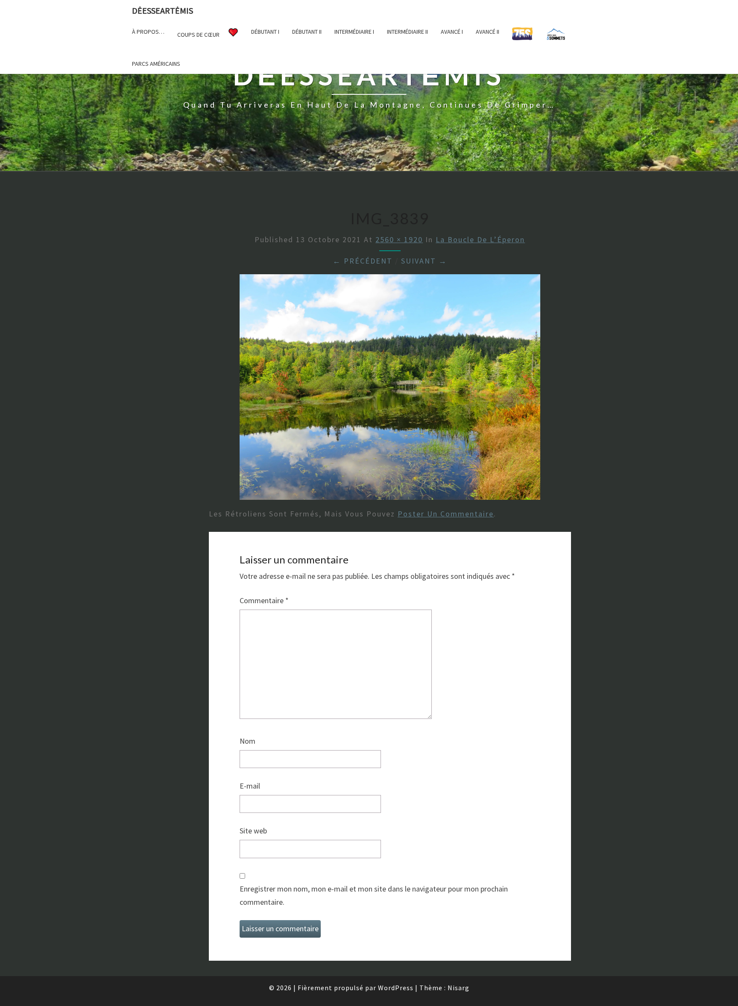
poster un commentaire (446, 514)
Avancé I (452, 31)
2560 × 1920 (399, 239)
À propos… (148, 31)
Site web (253, 831)
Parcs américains (156, 63)
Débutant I (265, 31)
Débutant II (307, 31)
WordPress (395, 987)
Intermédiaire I (354, 31)
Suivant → (424, 261)
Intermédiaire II (407, 31)
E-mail (250, 786)
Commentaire (264, 600)
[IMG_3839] (390, 390)
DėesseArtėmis (162, 10)
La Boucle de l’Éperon (480, 239)
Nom (247, 741)
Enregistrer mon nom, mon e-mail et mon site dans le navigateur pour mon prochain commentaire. (374, 895)
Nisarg (458, 987)
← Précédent (362, 261)
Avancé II (487, 31)
